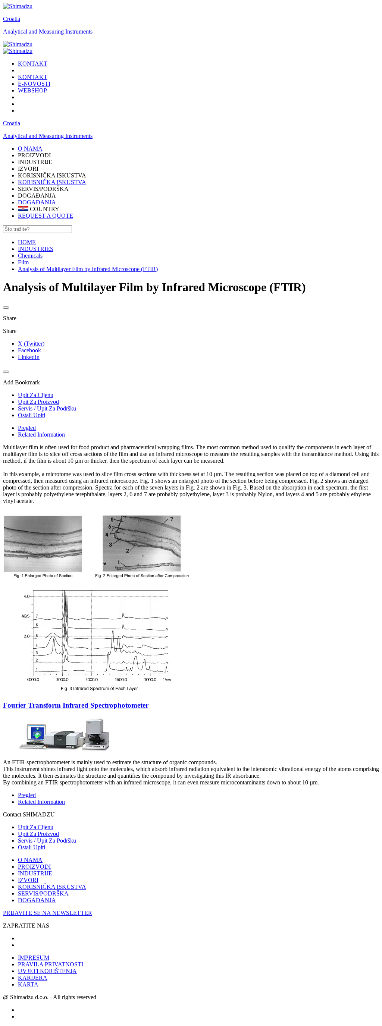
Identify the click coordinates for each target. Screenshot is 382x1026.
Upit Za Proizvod (38, 834)
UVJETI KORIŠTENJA (47, 971)
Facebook (29, 350)
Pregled (27, 428)
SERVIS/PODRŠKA (43, 893)
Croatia (11, 19)
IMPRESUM (33, 957)
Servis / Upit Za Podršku (47, 840)
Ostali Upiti (31, 847)
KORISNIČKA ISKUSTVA (52, 182)
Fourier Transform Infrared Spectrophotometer (75, 705)
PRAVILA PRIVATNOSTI (50, 964)
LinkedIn (29, 357)
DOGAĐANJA (37, 202)
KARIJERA (32, 978)
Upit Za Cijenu (35, 827)
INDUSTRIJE (35, 873)
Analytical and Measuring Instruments (48, 31)
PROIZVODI (34, 866)
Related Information (41, 434)
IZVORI (28, 880)
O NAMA (30, 860)
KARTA (28, 984)
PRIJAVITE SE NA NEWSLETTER (47, 913)
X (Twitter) (31, 343)
